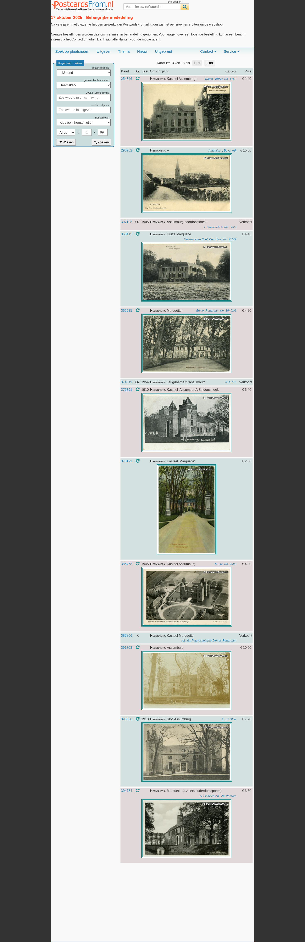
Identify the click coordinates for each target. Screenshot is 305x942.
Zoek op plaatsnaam (72, 51)
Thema (124, 51)
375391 (126, 389)
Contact (207, 51)
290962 (126, 150)
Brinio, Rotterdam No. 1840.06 (216, 310)
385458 (126, 564)
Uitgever (104, 51)
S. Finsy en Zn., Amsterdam (218, 796)
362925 (126, 310)
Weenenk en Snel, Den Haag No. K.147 (210, 239)
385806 (126, 635)
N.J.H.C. (230, 382)
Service (230, 51)
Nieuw (142, 51)
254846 (126, 79)
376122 (126, 461)
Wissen (68, 142)
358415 (126, 234)
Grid (210, 63)
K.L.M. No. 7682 (225, 564)
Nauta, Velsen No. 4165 (220, 79)
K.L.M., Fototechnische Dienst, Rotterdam (208, 640)
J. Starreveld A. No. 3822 (220, 227)
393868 (126, 719)
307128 (126, 222)
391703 (126, 647)
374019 (126, 382)
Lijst (197, 63)
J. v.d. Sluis (229, 719)
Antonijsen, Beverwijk (222, 150)
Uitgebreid (163, 51)
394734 (126, 791)
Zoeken (103, 142)
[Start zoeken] (185, 7)
